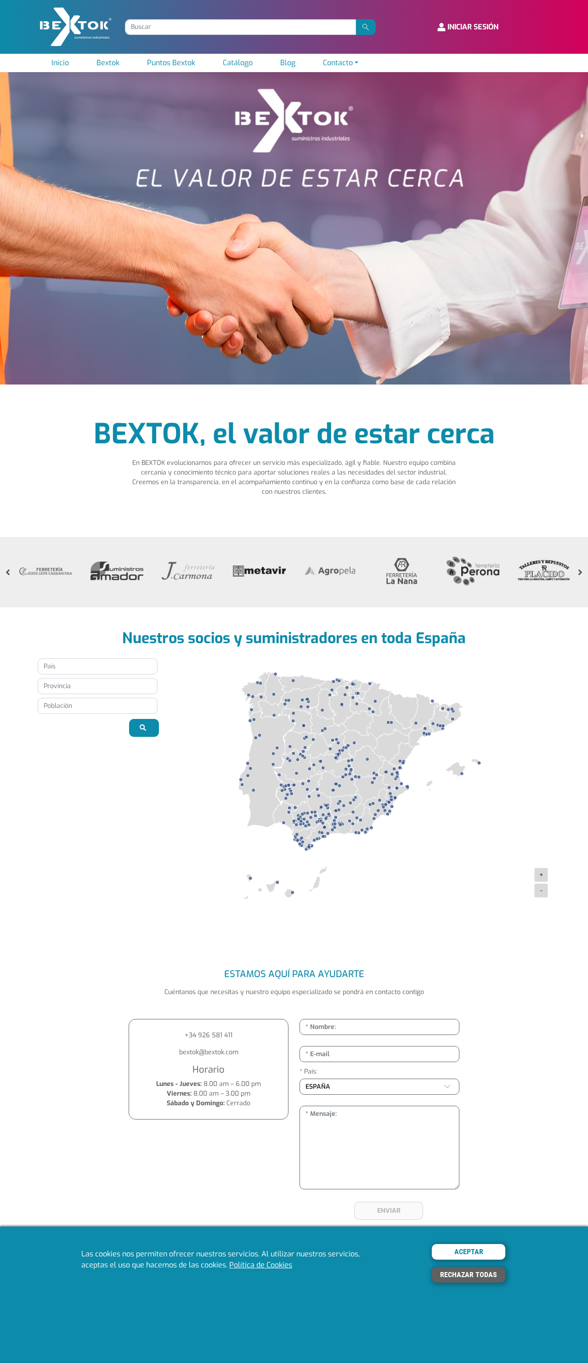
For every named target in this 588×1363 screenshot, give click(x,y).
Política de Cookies (260, 1265)
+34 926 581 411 (208, 1035)
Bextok (107, 63)
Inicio (60, 63)
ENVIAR (389, 1210)
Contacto (338, 63)
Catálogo (238, 63)
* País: (308, 1071)
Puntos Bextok (171, 63)
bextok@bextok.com (208, 1052)
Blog (287, 63)
